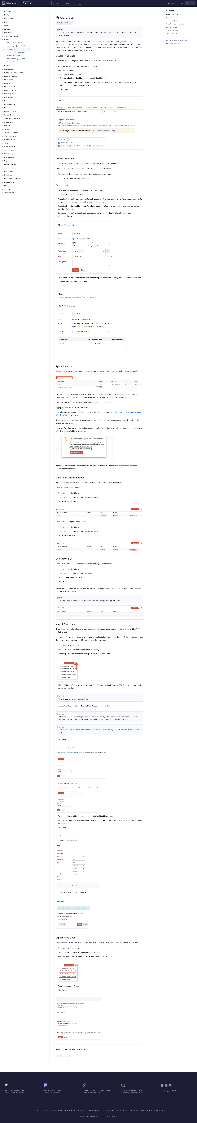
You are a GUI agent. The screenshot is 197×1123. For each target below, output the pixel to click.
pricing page (114, 32)
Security (43, 1110)
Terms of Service (93, 1110)
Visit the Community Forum (14, 1093)
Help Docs (15, 4)
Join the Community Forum (177, 40)
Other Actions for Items (16, 52)
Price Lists (11, 49)
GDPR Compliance (147, 1110)
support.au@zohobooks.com (131, 1093)
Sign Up (190, 3)
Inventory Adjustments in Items (18, 46)
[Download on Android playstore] (162, 1086)
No (68, 1055)
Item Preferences (13, 62)
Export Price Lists (172, 33)
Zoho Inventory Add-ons (16, 59)
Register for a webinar (52, 1093)
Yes (60, 1055)
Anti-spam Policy (78, 1110)
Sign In (181, 3)
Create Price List (172, 18)
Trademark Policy (120, 1110)
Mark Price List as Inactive (175, 24)
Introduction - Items (14, 43)
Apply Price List (171, 21)
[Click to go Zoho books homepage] (6, 3)
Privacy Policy (106, 1110)
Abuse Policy (160, 1110)
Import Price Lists (172, 30)
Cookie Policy (133, 1110)
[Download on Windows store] (170, 1086)
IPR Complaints (65, 1110)
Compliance (53, 1110)
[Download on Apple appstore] (166, 1086)
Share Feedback (174, 44)
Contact (35, 1110)
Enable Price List (172, 15)
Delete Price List (171, 27)
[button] (25, 3)
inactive (73, 591)
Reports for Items (13, 55)
